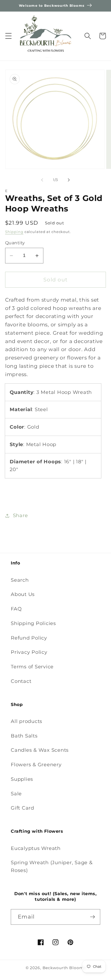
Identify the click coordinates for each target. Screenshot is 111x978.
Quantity (15, 242)
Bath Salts (24, 736)
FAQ (16, 609)
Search (20, 580)
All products (26, 721)
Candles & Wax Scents (40, 750)
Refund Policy (29, 638)
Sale (16, 793)
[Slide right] (69, 180)
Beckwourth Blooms (64, 968)
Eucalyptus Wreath (36, 848)
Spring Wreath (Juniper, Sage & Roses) (52, 866)
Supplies (22, 779)
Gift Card (22, 808)
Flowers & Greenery (36, 764)
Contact (21, 681)
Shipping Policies (33, 623)
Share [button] (20, 515)
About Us (23, 594)
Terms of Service (32, 666)
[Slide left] (42, 180)
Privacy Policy (29, 652)
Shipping (14, 232)
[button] (8, 36)
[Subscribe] (92, 917)
